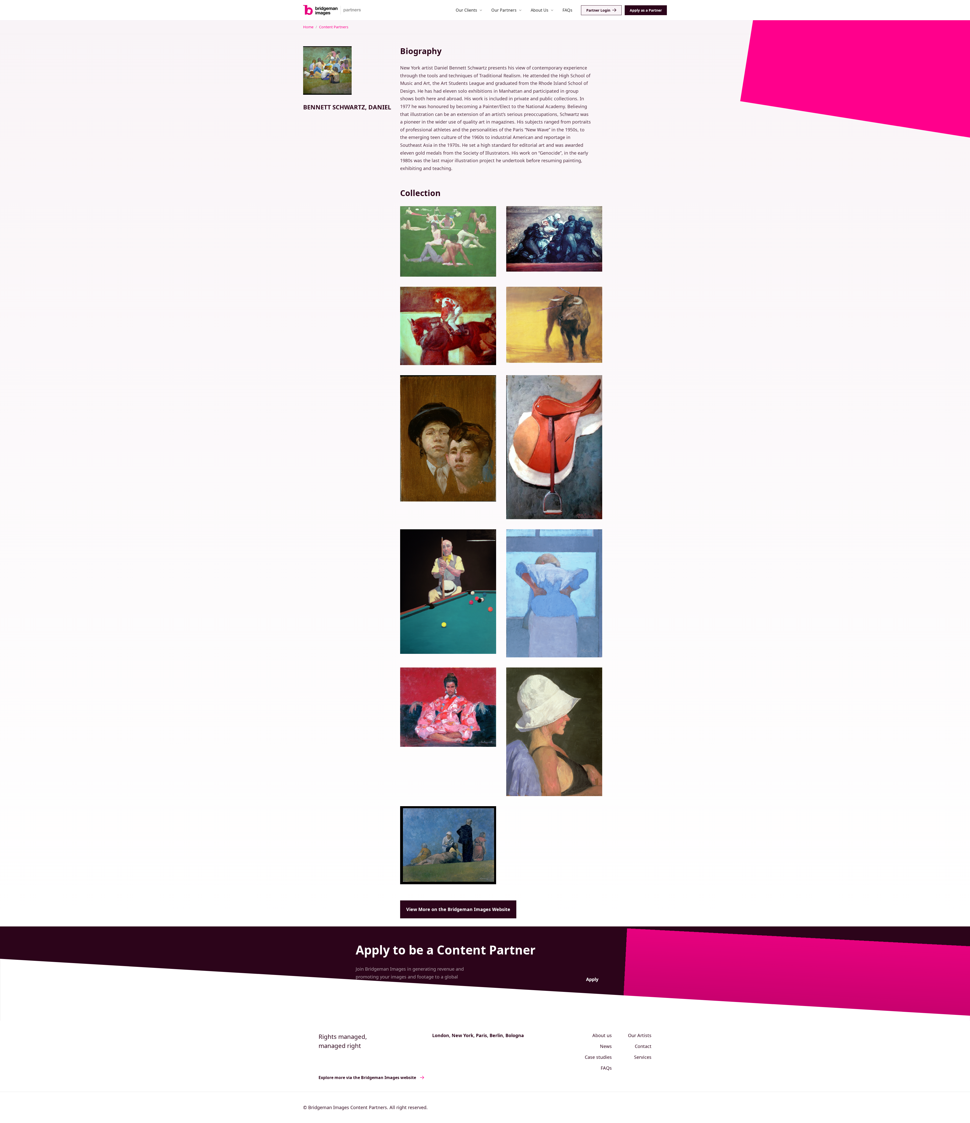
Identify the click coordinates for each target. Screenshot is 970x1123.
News (606, 1046)
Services (642, 1057)
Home (308, 27)
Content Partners (333, 27)
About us (602, 1035)
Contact (643, 1046)
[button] (469, 10)
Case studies (598, 1057)
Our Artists (639, 1035)
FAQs (567, 10)
